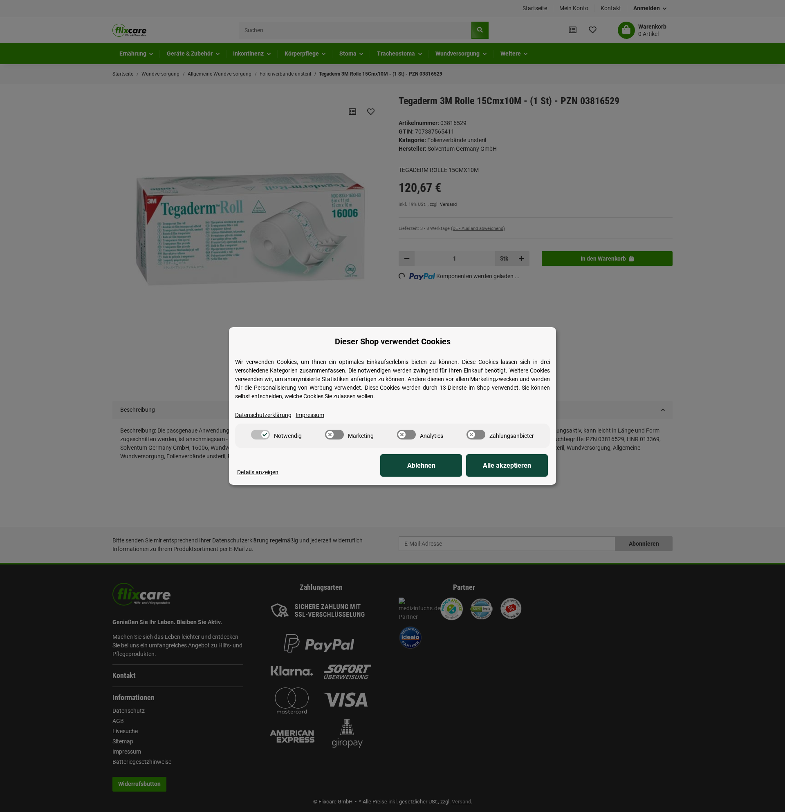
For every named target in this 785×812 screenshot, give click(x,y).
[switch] (260, 434)
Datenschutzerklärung (263, 415)
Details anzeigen (257, 472)
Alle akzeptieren (507, 465)
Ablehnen (421, 465)
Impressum (310, 415)
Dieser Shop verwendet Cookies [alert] (393, 341)
